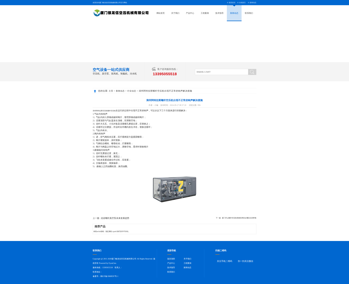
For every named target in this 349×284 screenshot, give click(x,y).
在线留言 (242, 3)
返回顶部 (171, 259)
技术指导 (219, 13)
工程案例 (205, 13)
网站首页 (161, 13)
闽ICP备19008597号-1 (109, 276)
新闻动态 (253, 3)
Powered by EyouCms (107, 263)
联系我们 (249, 13)
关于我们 (175, 13)
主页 (111, 91)
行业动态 (131, 91)
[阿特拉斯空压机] (174, 209)
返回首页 (232, 3)
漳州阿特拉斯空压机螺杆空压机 (104, 111)
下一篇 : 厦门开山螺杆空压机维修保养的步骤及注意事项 (236, 218)
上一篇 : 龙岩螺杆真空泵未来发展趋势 (111, 218)
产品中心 (190, 13)
